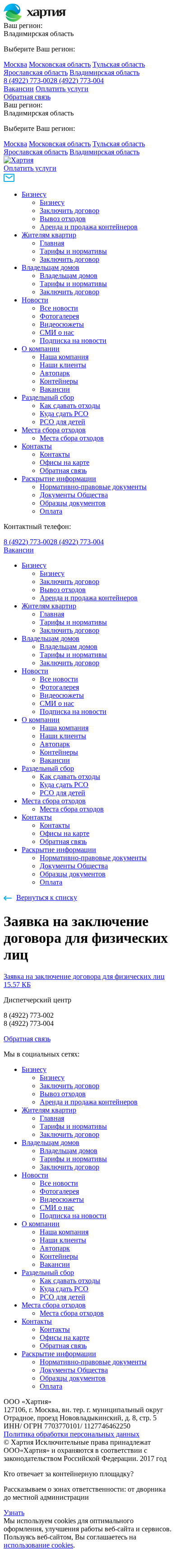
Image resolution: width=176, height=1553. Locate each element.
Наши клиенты (63, 365)
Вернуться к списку (46, 897)
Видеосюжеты (62, 324)
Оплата (51, 511)
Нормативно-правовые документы (93, 487)
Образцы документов (73, 503)
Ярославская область (36, 72)
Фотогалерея (59, 316)
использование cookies (38, 1545)
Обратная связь (27, 97)
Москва (15, 64)
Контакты (37, 446)
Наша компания (64, 357)
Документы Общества (74, 495)
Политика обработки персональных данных (71, 1434)
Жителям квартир (49, 235)
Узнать (14, 1512)
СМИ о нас (57, 332)
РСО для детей (62, 422)
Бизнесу (34, 194)
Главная (52, 243)
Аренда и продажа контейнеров (89, 227)
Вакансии (19, 89)
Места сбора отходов (54, 430)
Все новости (59, 308)
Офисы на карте (64, 462)
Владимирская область (104, 72)
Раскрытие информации (59, 478)
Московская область (60, 64)
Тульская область (119, 64)
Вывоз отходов (63, 219)
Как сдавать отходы (70, 405)
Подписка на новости (73, 340)
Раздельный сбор (48, 397)
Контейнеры (59, 381)
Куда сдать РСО (64, 413)
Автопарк (55, 373)
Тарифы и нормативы (73, 251)
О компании (41, 348)
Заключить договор (69, 210)
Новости (35, 300)
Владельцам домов (50, 267)
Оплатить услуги (62, 89)
